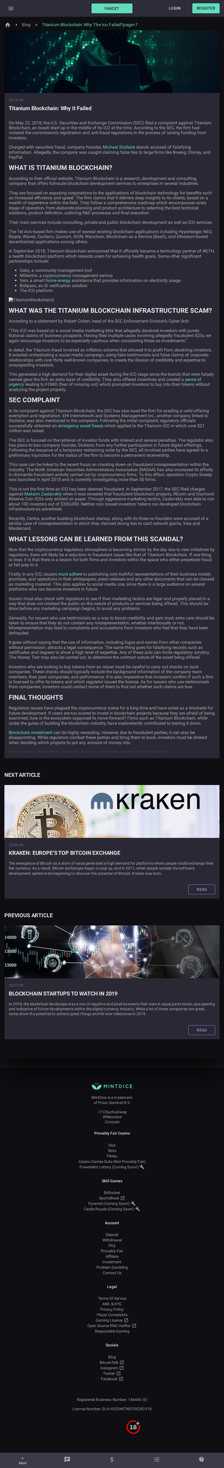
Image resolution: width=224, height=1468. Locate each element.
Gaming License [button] (109, 1320)
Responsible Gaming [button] (112, 1331)
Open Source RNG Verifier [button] (109, 1325)
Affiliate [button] (112, 1256)
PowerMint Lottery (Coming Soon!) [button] (108, 1167)
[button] (112, 8)
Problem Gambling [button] (112, 1267)
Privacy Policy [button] (112, 1309)
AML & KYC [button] (112, 1304)
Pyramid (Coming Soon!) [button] (109, 1203)
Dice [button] (112, 1145)
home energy (58, 280)
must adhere (70, 574)
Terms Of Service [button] (112, 1298)
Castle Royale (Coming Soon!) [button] (109, 1209)
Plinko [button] (112, 1156)
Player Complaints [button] (112, 1315)
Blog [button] (112, 1357)
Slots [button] (112, 1150)
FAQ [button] (112, 1245)
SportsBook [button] (109, 1198)
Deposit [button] (112, 1234)
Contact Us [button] (112, 1273)
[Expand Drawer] (10, 8)
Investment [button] (112, 1262)
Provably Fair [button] (112, 1251)
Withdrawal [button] (112, 1240)
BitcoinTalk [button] (109, 1362)
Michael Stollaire (119, 147)
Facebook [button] (109, 1379)
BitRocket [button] (112, 1192)
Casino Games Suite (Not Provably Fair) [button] (112, 1161)
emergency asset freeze (80, 425)
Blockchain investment (30, 732)
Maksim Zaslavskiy (43, 494)
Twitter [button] (109, 1373)
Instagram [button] (109, 1368)
